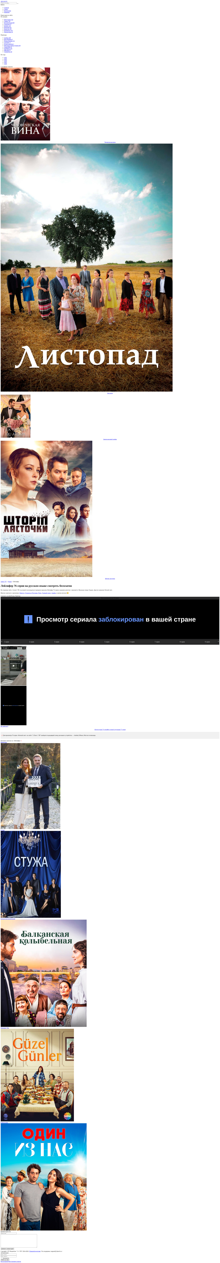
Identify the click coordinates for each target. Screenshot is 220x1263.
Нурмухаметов (9, 44)
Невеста (22, 593)
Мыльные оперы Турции (12, 45)
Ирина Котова (9, 41)
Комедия (8, 29)
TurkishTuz (8, 51)
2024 (5, 60)
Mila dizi (7, 50)
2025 (5, 62)
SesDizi (7, 38)
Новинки (7, 12)
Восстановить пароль (14, 1261)
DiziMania (8, 48)
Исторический (9, 23)
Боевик (7, 26)
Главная (6, 7)
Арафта (53, 593)
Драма (7, 21)
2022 (5, 57)
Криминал (8, 30)
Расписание (7, 10)
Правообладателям (34, 1251)
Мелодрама (8, 19)
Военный (7, 27)
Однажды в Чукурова (31, 593)
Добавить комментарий (7, 1248)
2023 (5, 59)
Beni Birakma (8, 39)
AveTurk (7, 42)
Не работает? (4, 726)
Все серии (110, 729)
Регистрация (4, 1261)
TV (4, 1)
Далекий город (46, 593)
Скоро (6, 9)
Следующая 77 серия (119, 729)
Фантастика (8, 32)
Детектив (7, 24)
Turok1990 (8, 47)
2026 (5, 64)
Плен (39, 593)
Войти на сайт (5, 1260)
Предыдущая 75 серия (101, 729)
